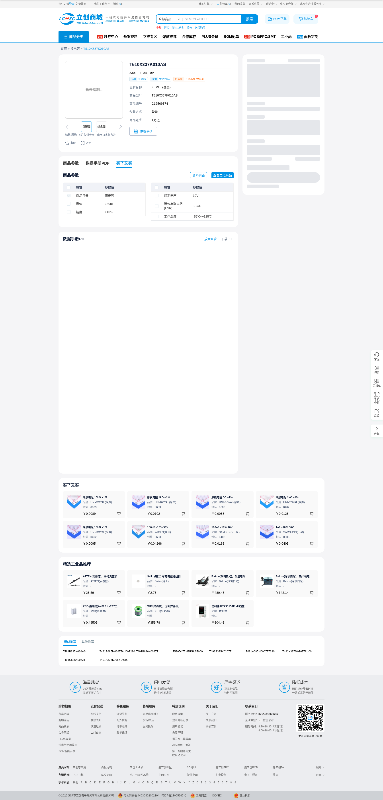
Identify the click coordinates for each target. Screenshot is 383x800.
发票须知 (96, 720)
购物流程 (64, 720)
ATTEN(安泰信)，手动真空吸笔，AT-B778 (108, 576)
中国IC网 (163, 775)
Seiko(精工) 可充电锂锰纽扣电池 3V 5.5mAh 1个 (176, 576)
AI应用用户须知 (181, 745)
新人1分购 (178, 27)
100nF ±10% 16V (222, 527)
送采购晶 (200, 27)
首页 (64, 48)
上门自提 (96, 732)
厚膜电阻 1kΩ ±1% (158, 497)
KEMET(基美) (161, 87)
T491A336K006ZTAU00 (114, 659)
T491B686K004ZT (147, 651)
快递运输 (96, 726)
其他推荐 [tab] (88, 642)
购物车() (225, 4)
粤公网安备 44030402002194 (141, 795)
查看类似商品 (222, 175)
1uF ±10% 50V (285, 527)
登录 (71, 4)
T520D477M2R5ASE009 (188, 651)
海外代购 (122, 720)
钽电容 (75, 48)
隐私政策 (177, 714)
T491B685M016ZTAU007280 (117, 651)
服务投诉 (148, 726)
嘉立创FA (278, 767)
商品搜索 (64, 726)
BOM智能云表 (67, 751)
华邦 (158, 27)
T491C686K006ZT (74, 659)
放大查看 (210, 239)
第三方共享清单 (181, 738)
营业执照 (245, 795)
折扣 (166, 27)
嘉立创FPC (222, 767)
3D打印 (191, 767)
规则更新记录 (180, 720)
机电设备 (221, 775)
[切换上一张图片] (68, 127)
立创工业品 (136, 767)
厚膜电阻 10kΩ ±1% (95, 497)
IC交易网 (106, 775)
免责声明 (177, 732)
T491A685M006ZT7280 (260, 651)
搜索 (249, 19)
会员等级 (64, 732)
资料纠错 (198, 175)
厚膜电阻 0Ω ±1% (222, 497)
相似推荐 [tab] (70, 642)
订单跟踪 (122, 726)
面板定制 (106, 767)
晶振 (275, 775)
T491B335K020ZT (220, 651)
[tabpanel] (191, 658)
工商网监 (201, 795)
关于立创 (211, 714)
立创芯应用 (79, 767)
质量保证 (122, 732)
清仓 (189, 27)
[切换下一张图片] (120, 127)
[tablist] (191, 642)
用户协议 (177, 726)
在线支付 (96, 714)
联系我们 (211, 720)
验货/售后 (148, 720)
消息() (117, 4)
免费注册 (81, 4)
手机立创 (211, 726)
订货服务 (122, 714)
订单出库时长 (151, 714)
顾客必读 (64, 714)
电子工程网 (251, 775)
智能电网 (192, 775)
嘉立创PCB (251, 767)
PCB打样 (78, 775)
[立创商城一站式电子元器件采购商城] (104, 19)
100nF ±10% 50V (157, 527)
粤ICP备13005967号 (173, 795)
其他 (75, 782)
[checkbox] (68, 187)
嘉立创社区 (165, 767)
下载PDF (227, 239)
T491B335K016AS (74, 651)
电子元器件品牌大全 (142, 775)
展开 (318, 767)
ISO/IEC (217, 795)
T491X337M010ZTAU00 (297, 651)
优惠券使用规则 (68, 745)
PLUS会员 (65, 738)
